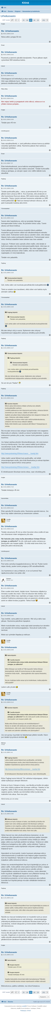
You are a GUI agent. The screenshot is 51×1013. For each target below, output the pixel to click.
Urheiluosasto (8, 16)
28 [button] (34, 20)
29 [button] (38, 20)
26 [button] (27, 20)
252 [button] (43, 20)
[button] (12, 20)
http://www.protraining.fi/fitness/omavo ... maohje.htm (20, 467)
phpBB (24, 1006)
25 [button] (23, 20)
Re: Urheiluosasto (10, 31)
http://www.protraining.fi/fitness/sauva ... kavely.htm (19, 453)
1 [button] (18, 20)
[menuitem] (3, 7)
